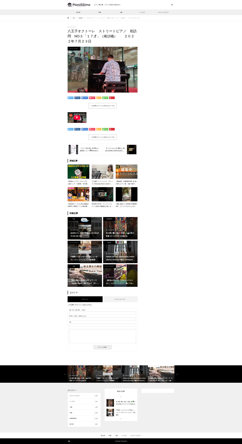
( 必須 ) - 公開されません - (78, 316)
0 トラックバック (120, 299)
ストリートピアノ (163, 12)
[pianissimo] (79, 5)
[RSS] (69, 441)
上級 (121, 12)
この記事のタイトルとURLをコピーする (102, 105)
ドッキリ (142, 12)
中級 (99, 12)
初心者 (78, 12)
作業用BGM (109, 219)
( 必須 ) (77, 310)
